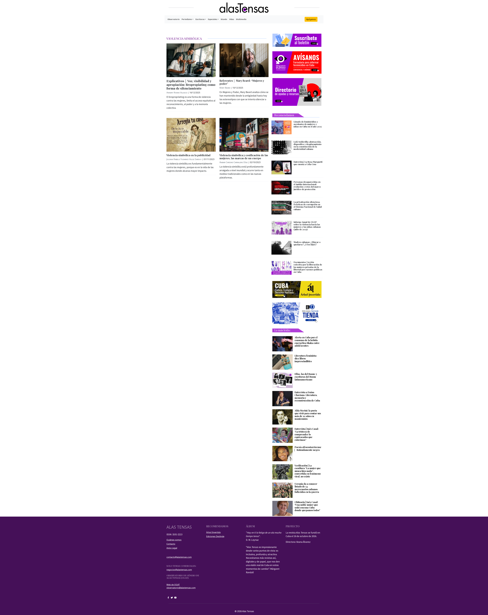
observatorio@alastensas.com (181, 587)
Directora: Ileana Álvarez (298, 541)
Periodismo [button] (187, 19)
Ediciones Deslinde (215, 536)
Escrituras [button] (199, 19)
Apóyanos (311, 19)
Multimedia (241, 19)
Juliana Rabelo (173, 159)
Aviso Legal (171, 548)
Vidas (231, 19)
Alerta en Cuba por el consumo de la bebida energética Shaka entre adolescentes (307, 341)
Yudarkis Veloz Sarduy (191, 159)
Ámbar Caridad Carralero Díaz (233, 162)
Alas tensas (179, 527)
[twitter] (172, 597)
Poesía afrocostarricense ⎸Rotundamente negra (308, 448)
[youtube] (175, 597)
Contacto (170, 543)
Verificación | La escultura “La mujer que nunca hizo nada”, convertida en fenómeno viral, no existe (308, 471)
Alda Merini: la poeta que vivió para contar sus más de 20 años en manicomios (308, 414)
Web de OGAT (173, 584)
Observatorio (173, 19)
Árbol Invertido (213, 532)
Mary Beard (224, 87)
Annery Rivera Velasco (176, 92)
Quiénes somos (173, 539)
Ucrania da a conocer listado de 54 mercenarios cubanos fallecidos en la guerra (307, 488)
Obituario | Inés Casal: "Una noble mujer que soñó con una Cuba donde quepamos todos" (307, 506)
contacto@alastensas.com (179, 557)
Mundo (224, 19)
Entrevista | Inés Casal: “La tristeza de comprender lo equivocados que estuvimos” (307, 434)
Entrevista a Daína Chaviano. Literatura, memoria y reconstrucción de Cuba (307, 396)
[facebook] (168, 597)
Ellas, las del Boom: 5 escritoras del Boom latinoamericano (306, 377)
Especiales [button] (212, 19)
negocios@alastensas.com (179, 569)
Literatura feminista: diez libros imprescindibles (306, 358)
